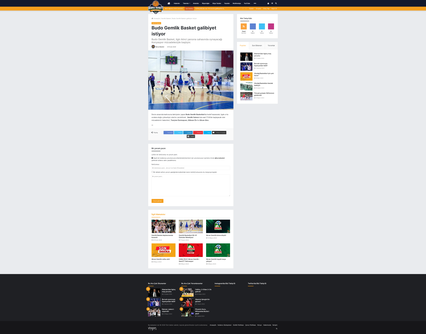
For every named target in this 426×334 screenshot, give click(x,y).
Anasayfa (156, 18)
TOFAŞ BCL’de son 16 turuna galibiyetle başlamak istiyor (214, 8)
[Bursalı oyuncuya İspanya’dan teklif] (246, 66)
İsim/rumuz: (156, 164)
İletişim (275, 325)
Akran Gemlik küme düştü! (216, 235)
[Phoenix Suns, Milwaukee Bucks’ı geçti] (187, 312)
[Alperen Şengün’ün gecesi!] (187, 302)
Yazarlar (227, 3)
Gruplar (258, 8)
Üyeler (251, 8)
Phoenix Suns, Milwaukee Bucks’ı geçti (202, 311)
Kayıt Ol (274, 8)
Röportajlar (205, 3)
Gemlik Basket (166, 18)
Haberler (177, 3)
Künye (259, 325)
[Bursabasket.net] (155, 7)
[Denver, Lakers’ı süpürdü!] (154, 312)
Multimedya (237, 3)
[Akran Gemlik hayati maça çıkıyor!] (218, 250)
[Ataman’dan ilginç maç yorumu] (246, 57)
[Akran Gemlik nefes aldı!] (164, 250)
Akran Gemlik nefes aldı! (161, 259)
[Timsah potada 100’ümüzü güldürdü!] (246, 96)
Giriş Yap (266, 8)
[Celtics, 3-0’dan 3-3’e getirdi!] (187, 292)
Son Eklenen (257, 45)
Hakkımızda (267, 325)
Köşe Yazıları (217, 3)
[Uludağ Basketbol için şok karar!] (246, 76)
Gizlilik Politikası (238, 325)
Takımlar (186, 3)
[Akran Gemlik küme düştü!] (218, 226)
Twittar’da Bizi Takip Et (257, 283)
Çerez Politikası (250, 325)
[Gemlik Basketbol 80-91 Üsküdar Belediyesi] (191, 226)
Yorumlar (271, 45)
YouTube (247, 3)
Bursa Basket (160, 47)
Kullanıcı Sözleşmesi (224, 325)
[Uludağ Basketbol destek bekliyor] (246, 86)
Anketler (196, 3)
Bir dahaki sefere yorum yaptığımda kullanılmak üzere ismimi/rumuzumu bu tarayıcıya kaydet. (185, 172)
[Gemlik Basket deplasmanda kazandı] (164, 226)
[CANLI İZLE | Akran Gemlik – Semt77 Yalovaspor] (191, 250)
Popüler (243, 45)
